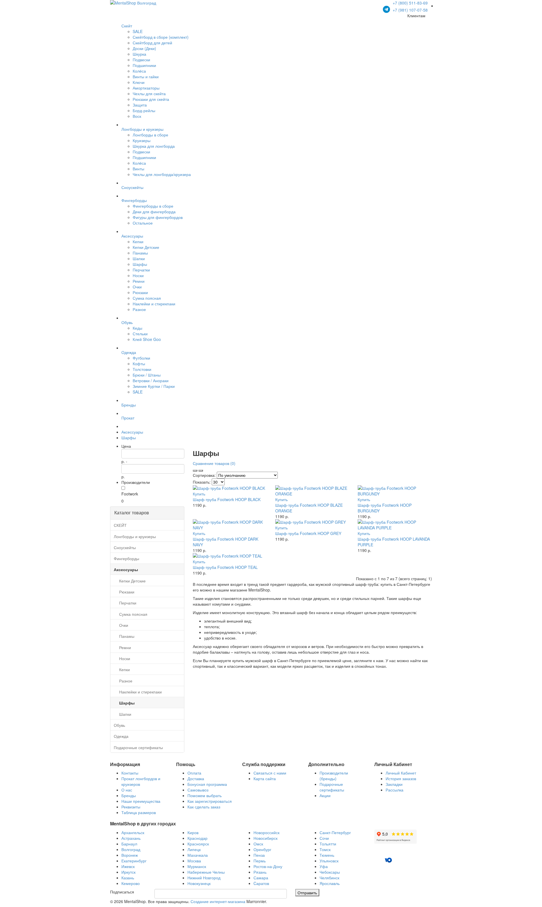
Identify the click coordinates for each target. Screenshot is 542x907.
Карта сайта (264, 778)
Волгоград (130, 849)
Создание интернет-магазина (218, 901)
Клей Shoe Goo (147, 339)
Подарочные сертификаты (332, 787)
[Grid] (200, 470)
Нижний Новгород (203, 877)
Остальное (143, 223)
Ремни (139, 281)
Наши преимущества (140, 801)
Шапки (139, 258)
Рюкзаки (140, 292)
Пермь (259, 861)
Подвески (141, 59)
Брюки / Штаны (147, 375)
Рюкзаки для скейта (151, 99)
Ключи (139, 82)
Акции (325, 795)
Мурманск (196, 866)
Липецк (194, 849)
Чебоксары (330, 872)
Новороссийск (266, 832)
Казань (127, 877)
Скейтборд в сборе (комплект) (161, 37)
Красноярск (198, 844)
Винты (138, 168)
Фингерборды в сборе (153, 206)
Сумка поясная (147, 298)
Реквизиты (130, 807)
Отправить (307, 892)
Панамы (140, 253)
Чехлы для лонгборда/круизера (162, 174)
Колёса (139, 71)
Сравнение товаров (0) (214, 463)
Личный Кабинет (401, 773)
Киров (192, 832)
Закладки (394, 784)
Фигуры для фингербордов (158, 217)
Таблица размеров (138, 812)
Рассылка (394, 790)
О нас (126, 790)
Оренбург (262, 849)
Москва (194, 861)
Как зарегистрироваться (209, 801)
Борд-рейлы (144, 110)
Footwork (129, 494)
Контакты (129, 773)
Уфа (324, 866)
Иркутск (128, 872)
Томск (325, 849)
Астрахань (131, 838)
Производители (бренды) (334, 775)
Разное (139, 309)
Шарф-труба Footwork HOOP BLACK (227, 499)
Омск (258, 844)
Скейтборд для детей (152, 42)
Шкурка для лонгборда (154, 146)
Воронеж (129, 855)
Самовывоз (197, 790)
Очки (137, 287)
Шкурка (139, 54)
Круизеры (141, 140)
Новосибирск (265, 838)
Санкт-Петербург (335, 832)
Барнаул (129, 844)
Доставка (195, 778)
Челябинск (329, 877)
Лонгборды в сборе (150, 135)
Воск (137, 116)
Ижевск (128, 866)
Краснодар (197, 838)
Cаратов (261, 883)
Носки (138, 275)
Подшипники (144, 65)
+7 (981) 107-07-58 (410, 10)
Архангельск (132, 832)
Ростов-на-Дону (267, 866)
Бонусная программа (207, 784)
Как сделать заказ (203, 807)
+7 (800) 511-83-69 (410, 3)
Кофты (139, 363)
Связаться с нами (269, 773)
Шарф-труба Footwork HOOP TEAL (225, 567)
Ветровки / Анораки (151, 380)
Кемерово (130, 883)
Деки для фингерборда (154, 211)
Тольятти (328, 844)
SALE (138, 31)
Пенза (259, 855)
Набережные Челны (206, 872)
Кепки (138, 241)
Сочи (324, 838)
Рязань (259, 872)
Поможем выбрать (204, 795)
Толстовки (142, 369)
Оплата (194, 773)
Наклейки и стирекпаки (154, 303)
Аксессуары (132, 432)
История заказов (401, 778)
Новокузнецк (199, 883)
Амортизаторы (146, 88)
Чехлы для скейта (149, 93)
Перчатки (141, 270)
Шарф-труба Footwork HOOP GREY (308, 533)
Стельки (140, 333)
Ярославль (330, 883)
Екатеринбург (134, 861)
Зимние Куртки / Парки (154, 386)
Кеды (137, 328)
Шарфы (140, 264)
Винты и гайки (146, 76)
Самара (260, 877)
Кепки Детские (146, 247)
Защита (140, 105)
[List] (195, 470)
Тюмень (327, 855)
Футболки (141, 358)
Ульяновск (329, 861)
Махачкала (197, 855)
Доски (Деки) (144, 48)
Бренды (128, 795)
